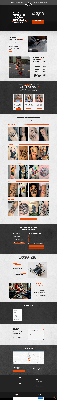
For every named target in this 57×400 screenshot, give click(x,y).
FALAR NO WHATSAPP (36, 248)
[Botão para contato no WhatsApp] (55, 398)
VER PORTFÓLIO (18, 108)
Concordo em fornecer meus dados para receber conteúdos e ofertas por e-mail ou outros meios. (36, 243)
